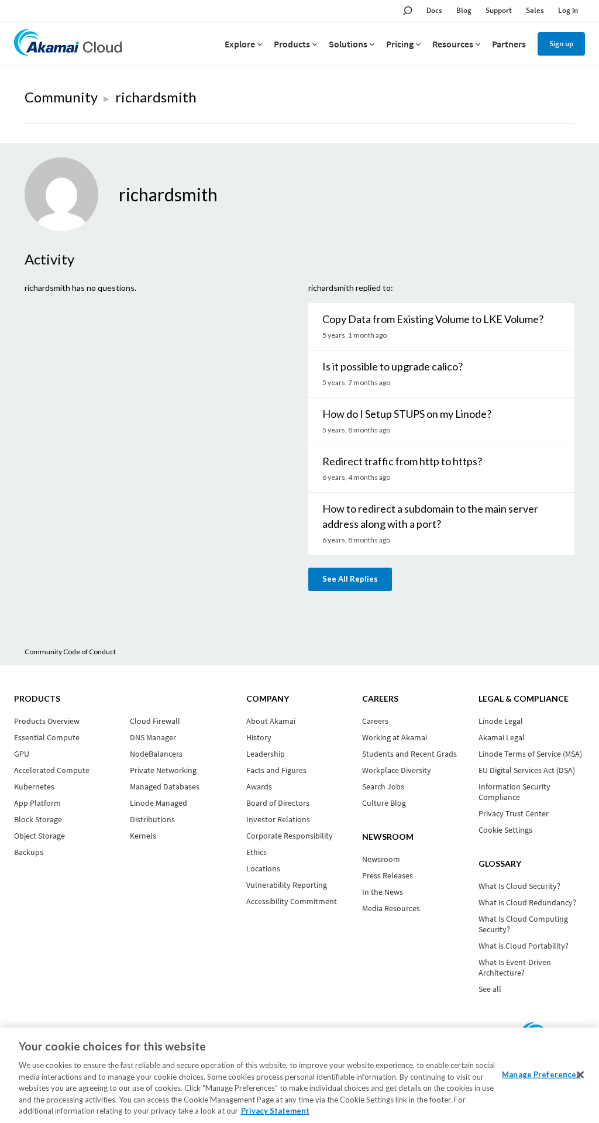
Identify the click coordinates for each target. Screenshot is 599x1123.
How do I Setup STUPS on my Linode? (406, 413)
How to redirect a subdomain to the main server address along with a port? (430, 516)
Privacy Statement (275, 1110)
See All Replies (350, 578)
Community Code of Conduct (70, 651)
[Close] (580, 1074)
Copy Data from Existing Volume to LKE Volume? (432, 318)
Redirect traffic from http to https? (402, 461)
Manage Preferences (541, 1074)
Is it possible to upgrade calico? (392, 366)
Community (61, 96)
